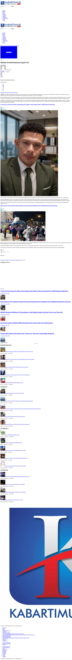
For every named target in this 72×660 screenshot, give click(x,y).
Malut (4, 12)
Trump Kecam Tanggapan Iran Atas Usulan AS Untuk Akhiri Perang (17, 374)
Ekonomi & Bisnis (6, 647)
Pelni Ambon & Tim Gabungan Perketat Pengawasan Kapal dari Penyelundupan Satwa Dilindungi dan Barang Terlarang (28, 205)
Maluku (4, 11)
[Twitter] (3, 85)
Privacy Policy (5, 638)
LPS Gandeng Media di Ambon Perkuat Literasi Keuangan (13, 633)
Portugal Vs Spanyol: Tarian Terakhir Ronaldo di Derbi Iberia (16, 458)
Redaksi (4, 639)
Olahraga (4, 656)
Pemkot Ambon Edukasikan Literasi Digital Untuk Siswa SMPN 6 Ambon (16, 637)
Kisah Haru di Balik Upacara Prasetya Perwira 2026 (14, 393)
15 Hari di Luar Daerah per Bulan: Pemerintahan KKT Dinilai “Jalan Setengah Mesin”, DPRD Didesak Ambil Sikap (27, 104)
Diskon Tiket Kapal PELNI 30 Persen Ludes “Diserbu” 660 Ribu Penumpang (19, 400)
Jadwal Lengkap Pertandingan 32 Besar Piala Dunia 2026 (15, 465)
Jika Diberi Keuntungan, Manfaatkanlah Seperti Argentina (15, 450)
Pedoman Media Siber (7, 635)
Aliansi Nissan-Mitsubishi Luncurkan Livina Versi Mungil (15, 492)
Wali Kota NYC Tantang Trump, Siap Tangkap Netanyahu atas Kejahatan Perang (19, 359)
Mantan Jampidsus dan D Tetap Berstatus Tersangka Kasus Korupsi (17, 424)
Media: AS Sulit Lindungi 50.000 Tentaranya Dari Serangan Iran (16, 367)
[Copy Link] (3, 90)
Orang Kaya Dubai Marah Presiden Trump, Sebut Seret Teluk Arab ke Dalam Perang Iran (19, 634)
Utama (4, 10)
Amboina (4, 15)
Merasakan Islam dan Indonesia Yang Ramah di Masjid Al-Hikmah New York (19, 351)
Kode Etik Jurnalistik (6, 632)
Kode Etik (4, 631)
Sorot (4, 648)
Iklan (3, 628)
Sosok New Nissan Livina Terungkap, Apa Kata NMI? (15, 484)
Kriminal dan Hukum (6, 646)
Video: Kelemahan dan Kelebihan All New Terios (14, 499)
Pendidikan (5, 651)
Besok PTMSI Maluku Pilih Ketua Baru (12, 434)
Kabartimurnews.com (6, 630)
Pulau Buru (5, 17)
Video (4, 19)
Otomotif (4, 653)
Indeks (4, 629)
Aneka (4, 655)
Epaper (4, 20)
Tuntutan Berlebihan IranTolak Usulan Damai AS (14, 382)
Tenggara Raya (5, 18)
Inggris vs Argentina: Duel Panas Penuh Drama (13, 442)
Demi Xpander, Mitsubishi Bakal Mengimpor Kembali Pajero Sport (17, 476)
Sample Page (5, 640)
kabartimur (2, 70)
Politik (4, 654)
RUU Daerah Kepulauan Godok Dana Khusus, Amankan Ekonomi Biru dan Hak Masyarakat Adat (23, 408)
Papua (4, 13)
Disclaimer (5, 627)
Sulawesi (4, 14)
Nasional (4, 652)
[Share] (1, 76)
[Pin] (3, 88)
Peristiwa (4, 650)
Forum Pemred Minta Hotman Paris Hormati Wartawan (15, 416)
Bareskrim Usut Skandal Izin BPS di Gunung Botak (9, 45)
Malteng (4, 16)
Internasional (5, 649)
